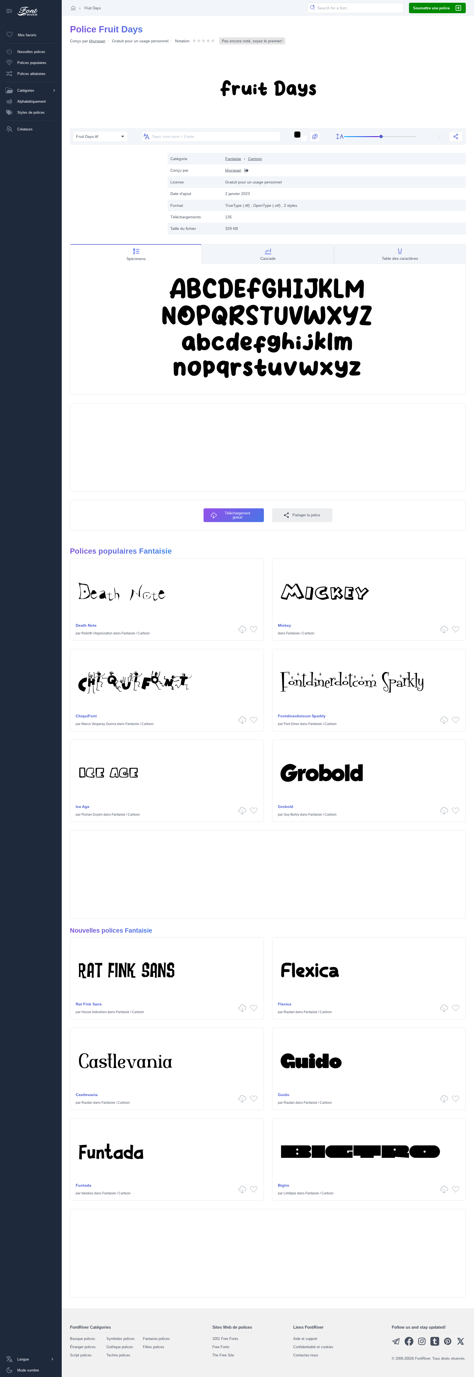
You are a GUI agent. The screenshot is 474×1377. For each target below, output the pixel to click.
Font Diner (291, 724)
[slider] (380, 136)
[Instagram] (421, 1344)
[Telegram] (396, 1344)
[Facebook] (409, 1344)
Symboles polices (120, 1339)
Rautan (289, 1012)
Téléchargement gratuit (237, 515)
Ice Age (82, 806)
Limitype (290, 1193)
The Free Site (223, 1355)
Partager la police (306, 515)
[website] (245, 170)
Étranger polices (83, 1347)
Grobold (285, 806)
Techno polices (118, 1355)
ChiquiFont (86, 716)
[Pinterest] (447, 1344)
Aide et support (305, 1339)
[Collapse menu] (9, 11)
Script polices (81, 1355)
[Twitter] (460, 1344)
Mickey (284, 625)
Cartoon (255, 159)
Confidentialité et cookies (313, 1347)
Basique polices (82, 1339)
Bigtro (283, 1185)
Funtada (83, 1185)
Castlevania (87, 1094)
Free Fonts (221, 1347)
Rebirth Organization (96, 633)
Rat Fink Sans (89, 1004)
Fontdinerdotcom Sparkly (302, 716)
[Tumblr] (434, 1344)
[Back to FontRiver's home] (25, 11)
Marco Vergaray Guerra (98, 724)
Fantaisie (233, 159)
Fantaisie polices (156, 1339)
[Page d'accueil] (73, 8)
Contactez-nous (305, 1355)
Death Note (86, 625)
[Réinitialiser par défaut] (439, 136)
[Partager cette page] (456, 136)
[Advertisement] (116, 191)
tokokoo (87, 1193)
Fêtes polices (153, 1347)
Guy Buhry (291, 814)
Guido (283, 1094)
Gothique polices (119, 1347)
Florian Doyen (92, 814)
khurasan (97, 41)
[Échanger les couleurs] (315, 136)
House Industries (94, 1012)
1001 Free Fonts (225, 1339)
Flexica (284, 1004)
